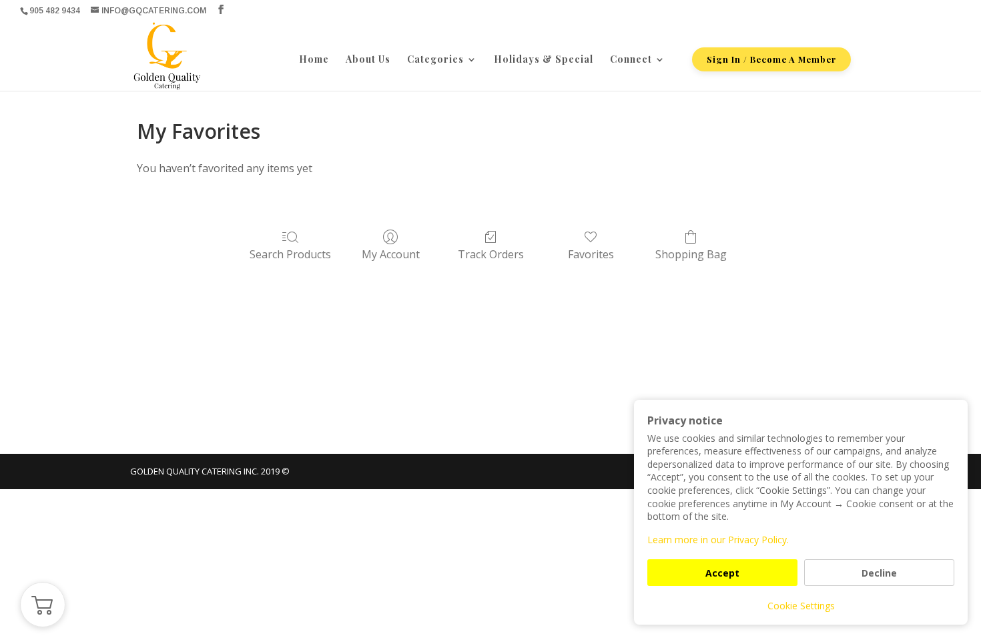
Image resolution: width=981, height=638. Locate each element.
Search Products (290, 254)
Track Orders (491, 254)
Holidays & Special (543, 60)
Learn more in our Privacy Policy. (718, 539)
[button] (42, 604)
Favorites (591, 254)
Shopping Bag (691, 254)
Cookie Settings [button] (801, 605)
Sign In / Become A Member (771, 59)
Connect (631, 60)
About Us (368, 60)
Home (314, 60)
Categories (435, 60)
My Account (391, 254)
